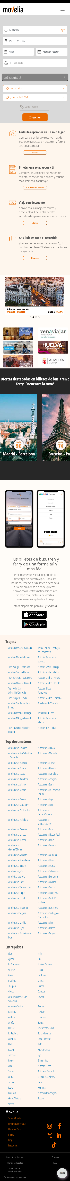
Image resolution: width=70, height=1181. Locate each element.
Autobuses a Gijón (16, 928)
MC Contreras (44, 1050)
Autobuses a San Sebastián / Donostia (20, 755)
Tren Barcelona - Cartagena (20, 678)
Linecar (41, 980)
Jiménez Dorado (45, 964)
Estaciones (13, 1145)
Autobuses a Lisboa (16, 773)
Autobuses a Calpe (16, 893)
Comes (11, 975)
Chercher (35, 117)
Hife (39, 959)
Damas (41, 986)
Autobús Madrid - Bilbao (19, 657)
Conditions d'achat (15, 1157)
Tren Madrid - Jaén (46, 713)
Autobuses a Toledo (46, 928)
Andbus (11, 1017)
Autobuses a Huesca (17, 840)
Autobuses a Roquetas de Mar (19, 935)
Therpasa (12, 986)
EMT (10, 1044)
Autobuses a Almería (47, 768)
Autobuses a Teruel (46, 840)
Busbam (41, 1012)
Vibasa (11, 1104)
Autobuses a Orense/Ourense (45, 812)
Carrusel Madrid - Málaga (34, 280)
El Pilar (11, 1028)
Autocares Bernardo (46, 1071)
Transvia (11, 1055)
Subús (11, 1022)
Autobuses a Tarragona (48, 908)
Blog (10, 1140)
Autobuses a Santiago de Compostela (48, 915)
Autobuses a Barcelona (18, 779)
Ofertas (35, 223)
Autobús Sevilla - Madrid (48, 672)
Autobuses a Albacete (17, 855)
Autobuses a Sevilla (46, 887)
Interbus (12, 980)
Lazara (11, 1050)
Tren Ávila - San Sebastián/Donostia (17, 690)
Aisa (10, 953)
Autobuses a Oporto (17, 768)
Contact (55, 1157)
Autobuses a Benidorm (48, 876)
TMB (40, 1044)
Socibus (11, 970)
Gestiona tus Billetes (35, 188)
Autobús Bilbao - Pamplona (45, 690)
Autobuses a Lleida (46, 860)
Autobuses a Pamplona (48, 773)
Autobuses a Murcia (46, 866)
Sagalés (41, 1098)
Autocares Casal (44, 1066)
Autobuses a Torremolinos (19, 887)
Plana (40, 970)
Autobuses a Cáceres (47, 882)
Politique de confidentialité (15, 1170)
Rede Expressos (44, 1039)
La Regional (13, 1033)
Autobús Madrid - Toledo (49, 683)
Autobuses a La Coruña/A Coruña (49, 792)
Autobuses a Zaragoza (47, 779)
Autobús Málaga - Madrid (19, 718)
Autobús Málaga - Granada (20, 648)
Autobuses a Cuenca (47, 845)
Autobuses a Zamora (17, 790)
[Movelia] (13, 9)
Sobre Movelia (14, 1118)
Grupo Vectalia (14, 1098)
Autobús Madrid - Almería (49, 678)
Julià (40, 953)
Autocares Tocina (15, 1006)
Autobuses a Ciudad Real (49, 834)
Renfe (10, 1060)
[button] (5, 296)
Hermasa (42, 1087)
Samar (11, 1071)
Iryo (39, 1055)
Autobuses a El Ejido (17, 898)
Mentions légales (15, 1162)
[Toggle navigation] (62, 9)
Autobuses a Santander (18, 805)
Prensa (11, 1134)
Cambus (41, 991)
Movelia (35, 152)
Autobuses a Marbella (47, 753)
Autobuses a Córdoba (47, 855)
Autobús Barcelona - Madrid (47, 720)
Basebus (12, 1012)
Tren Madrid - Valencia (48, 703)
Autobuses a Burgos (46, 933)
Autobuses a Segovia (17, 913)
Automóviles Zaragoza (47, 1093)
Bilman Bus (43, 1060)
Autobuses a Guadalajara (19, 860)
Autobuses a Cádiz (16, 882)
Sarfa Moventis (44, 1033)
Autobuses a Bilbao (46, 748)
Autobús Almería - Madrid (19, 683)
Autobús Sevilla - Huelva (18, 672)
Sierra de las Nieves (46, 1077)
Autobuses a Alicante (17, 784)
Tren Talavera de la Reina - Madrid (19, 730)
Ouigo (40, 1082)
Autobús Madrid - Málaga (19, 713)
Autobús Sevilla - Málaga (48, 667)
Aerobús (11, 1039)
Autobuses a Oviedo (17, 799)
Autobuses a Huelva (46, 763)
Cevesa (41, 997)
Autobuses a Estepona (18, 908)
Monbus (12, 1093)
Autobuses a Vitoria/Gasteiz (44, 822)
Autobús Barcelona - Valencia (47, 659)
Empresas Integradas (17, 1124)
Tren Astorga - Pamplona (19, 667)
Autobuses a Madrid (17, 922)
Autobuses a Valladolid (18, 820)
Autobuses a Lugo (46, 799)
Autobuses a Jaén (15, 871)
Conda (11, 991)
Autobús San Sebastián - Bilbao (19, 705)
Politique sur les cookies (15, 1176)
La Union (42, 975)
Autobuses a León (46, 805)
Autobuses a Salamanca (48, 871)
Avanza (41, 1006)
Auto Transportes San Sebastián (17, 999)
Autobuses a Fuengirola (48, 893)
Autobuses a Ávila (45, 829)
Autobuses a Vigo (45, 922)
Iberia (10, 1087)
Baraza (40, 1022)
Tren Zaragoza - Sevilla (17, 698)
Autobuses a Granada (17, 748)
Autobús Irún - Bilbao (47, 728)
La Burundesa (14, 964)
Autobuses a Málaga (17, 834)
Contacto (35, 258)
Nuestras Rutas (14, 1129)
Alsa (10, 1066)
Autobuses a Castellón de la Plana (49, 900)
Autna (10, 1077)
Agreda (11, 959)
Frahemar (42, 1017)
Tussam (11, 1082)
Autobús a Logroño (16, 876)
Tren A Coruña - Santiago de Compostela (49, 650)
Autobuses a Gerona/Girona (15, 847)
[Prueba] (18, 429)
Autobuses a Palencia (17, 829)
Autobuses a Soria (46, 784)
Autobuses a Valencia (17, 763)
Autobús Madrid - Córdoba (50, 698)
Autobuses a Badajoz (17, 866)
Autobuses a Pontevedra (19, 810)
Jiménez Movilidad (46, 1028)
